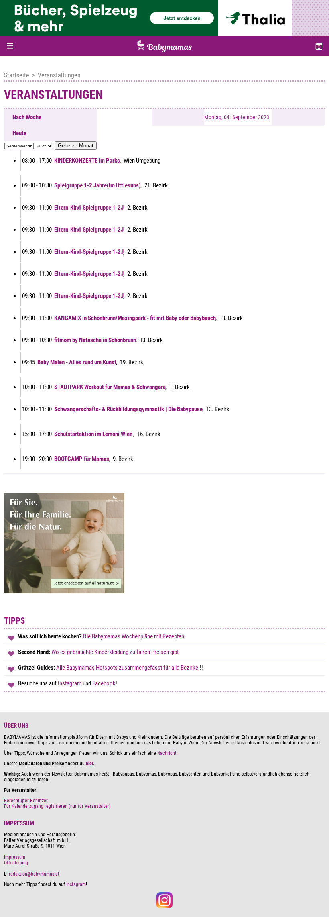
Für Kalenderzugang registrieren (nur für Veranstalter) (57, 806)
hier (89, 763)
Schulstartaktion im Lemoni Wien (94, 434)
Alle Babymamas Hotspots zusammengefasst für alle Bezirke (127, 667)
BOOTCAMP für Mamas (81, 459)
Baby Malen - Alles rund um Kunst (76, 362)
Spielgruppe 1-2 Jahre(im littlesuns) (97, 185)
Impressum (14, 857)
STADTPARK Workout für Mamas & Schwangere (110, 387)
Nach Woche (26, 117)
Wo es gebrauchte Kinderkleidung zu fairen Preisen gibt (115, 652)
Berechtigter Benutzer (26, 800)
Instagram (70, 683)
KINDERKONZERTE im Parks (87, 160)
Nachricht (167, 753)
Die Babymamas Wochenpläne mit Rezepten (134, 636)
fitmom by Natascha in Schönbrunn (95, 340)
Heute (19, 133)
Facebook (104, 683)
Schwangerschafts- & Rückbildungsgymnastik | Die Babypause (128, 409)
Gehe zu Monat (75, 146)
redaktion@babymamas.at (34, 874)
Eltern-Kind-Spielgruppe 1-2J (89, 207)
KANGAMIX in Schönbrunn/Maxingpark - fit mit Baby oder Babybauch (135, 318)
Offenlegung (16, 863)
